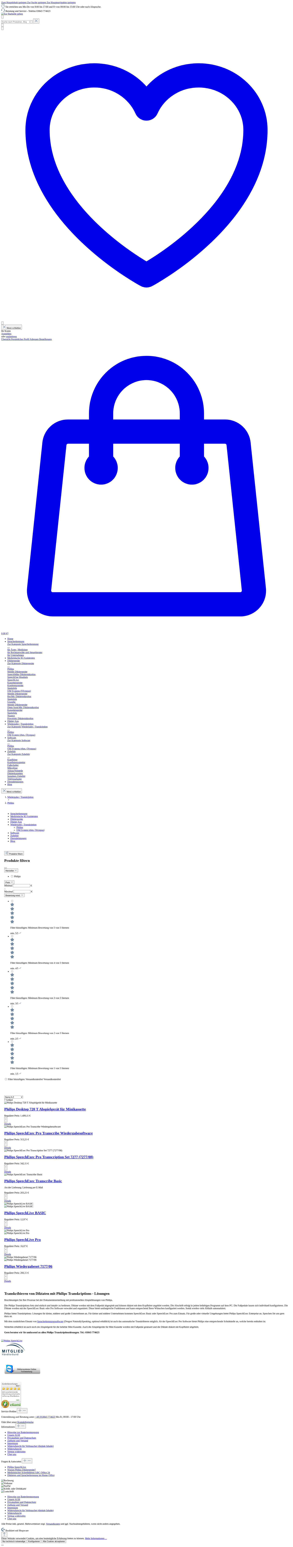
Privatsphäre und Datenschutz (21, 1438)
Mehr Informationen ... (96, 1538)
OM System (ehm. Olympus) (30, 830)
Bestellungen (45, 339)
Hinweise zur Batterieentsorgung (23, 1432)
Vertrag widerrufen (16, 1451)
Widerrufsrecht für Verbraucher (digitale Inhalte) (30, 1446)
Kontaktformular (25, 1422)
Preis (8, 882)
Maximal (18, 891)
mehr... (18, 1400)
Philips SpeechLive (16, 1467)
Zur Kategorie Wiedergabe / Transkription (27, 726)
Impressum (12, 1443)
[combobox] (15, 22)
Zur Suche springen (37, 2)
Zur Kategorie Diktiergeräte (20, 663)
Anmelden (6, 333)
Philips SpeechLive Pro (22, 1240)
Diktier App (16, 822)
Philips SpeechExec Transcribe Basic (33, 1181)
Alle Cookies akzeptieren (54, 1541)
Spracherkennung (18, 813)
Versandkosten (53, 1524)
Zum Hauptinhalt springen (14, 2)
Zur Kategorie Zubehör (18, 754)
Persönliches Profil (20, 339)
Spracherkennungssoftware (50, 1321)
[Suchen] (31, 22)
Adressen (34, 339)
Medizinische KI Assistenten (24, 816)
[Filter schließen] (5, 867)
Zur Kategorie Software (18, 740)
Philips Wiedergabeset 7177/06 (28, 1266)
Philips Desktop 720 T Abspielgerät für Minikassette (45, 1109)
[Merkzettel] (146, 320)
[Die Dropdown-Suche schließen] (36, 21)
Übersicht (6, 339)
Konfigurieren (34, 1541)
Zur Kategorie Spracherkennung (22, 644)
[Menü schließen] (8, 647)
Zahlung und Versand (17, 1440)
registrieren (11, 336)
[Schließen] (2, 1545)
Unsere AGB (13, 1435)
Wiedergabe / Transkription (23, 824)
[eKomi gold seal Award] (5, 1404)
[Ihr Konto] (2, 323)
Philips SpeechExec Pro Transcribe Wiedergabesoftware (48, 1133)
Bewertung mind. (13, 895)
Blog (12, 841)
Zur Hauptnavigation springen (61, 2)
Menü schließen (14, 328)
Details (7, 1124)
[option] (11, 1397)
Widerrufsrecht (14, 1449)
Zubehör (14, 835)
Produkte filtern (16, 854)
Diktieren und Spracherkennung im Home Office (30, 1475)
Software (14, 833)
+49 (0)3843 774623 (45, 1417)
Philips (19, 827)
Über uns (11, 1454)
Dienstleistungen (18, 838)
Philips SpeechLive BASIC (25, 1213)
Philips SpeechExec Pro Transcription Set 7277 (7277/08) (48, 1157)
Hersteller (9, 871)
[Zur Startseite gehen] (12, 14)
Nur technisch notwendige (13, 1541)
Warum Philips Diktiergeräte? (21, 1469)
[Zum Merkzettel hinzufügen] (5, 1120)
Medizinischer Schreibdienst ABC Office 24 (28, 1472)
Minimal (18, 885)
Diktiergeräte (16, 819)
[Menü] (2, 16)
